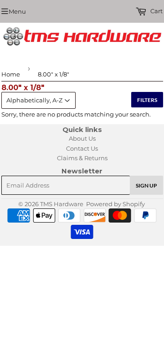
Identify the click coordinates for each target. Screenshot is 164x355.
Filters (147, 99)
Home (10, 74)
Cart (156, 11)
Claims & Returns (82, 158)
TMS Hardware (61, 204)
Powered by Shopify (115, 204)
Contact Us (82, 148)
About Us (82, 138)
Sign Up (146, 185)
